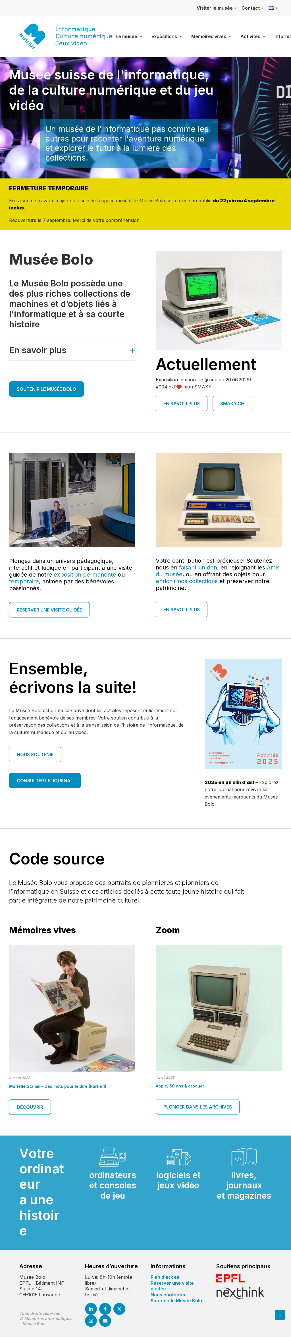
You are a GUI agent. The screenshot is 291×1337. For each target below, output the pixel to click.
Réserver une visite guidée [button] (49, 610)
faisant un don (198, 567)
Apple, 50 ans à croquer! (180, 1086)
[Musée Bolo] (65, 36)
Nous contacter (168, 1295)
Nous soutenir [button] (35, 754)
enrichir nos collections (187, 581)
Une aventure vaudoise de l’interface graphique (57, 1086)
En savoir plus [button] (181, 403)
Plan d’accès (165, 1277)
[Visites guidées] (219, 500)
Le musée (126, 36)
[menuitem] (216, 8)
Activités (250, 36)
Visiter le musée (215, 8)
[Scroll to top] (280, 1314)
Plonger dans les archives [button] (197, 1107)
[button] (72, 1008)
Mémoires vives (208, 36)
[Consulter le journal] (243, 714)
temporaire (24, 581)
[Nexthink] (240, 1293)
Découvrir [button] (30, 1107)
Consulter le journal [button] (45, 780)
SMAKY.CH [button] (232, 403)
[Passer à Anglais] (273, 8)
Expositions (164, 36)
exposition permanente (85, 574)
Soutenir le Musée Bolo (176, 1300)
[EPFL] (230, 1278)
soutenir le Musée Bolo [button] (46, 389)
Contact (251, 8)
